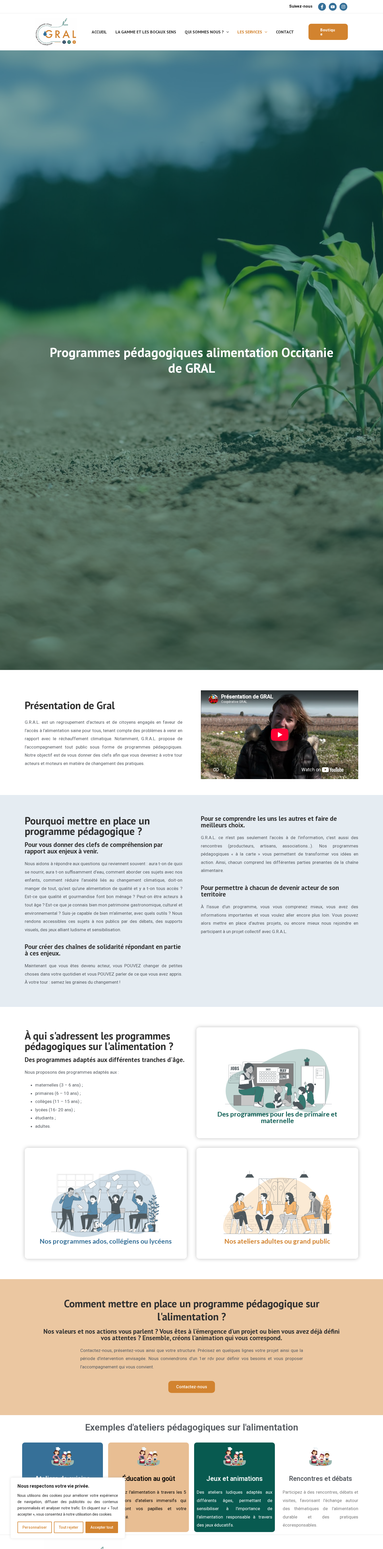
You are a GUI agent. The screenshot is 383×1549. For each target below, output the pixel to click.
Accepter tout (101, 1527)
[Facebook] (322, 7)
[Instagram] (343, 7)
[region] (67, 1508)
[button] (328, 32)
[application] (226, 31)
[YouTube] (333, 7)
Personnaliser (34, 1527)
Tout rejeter (68, 1527)
